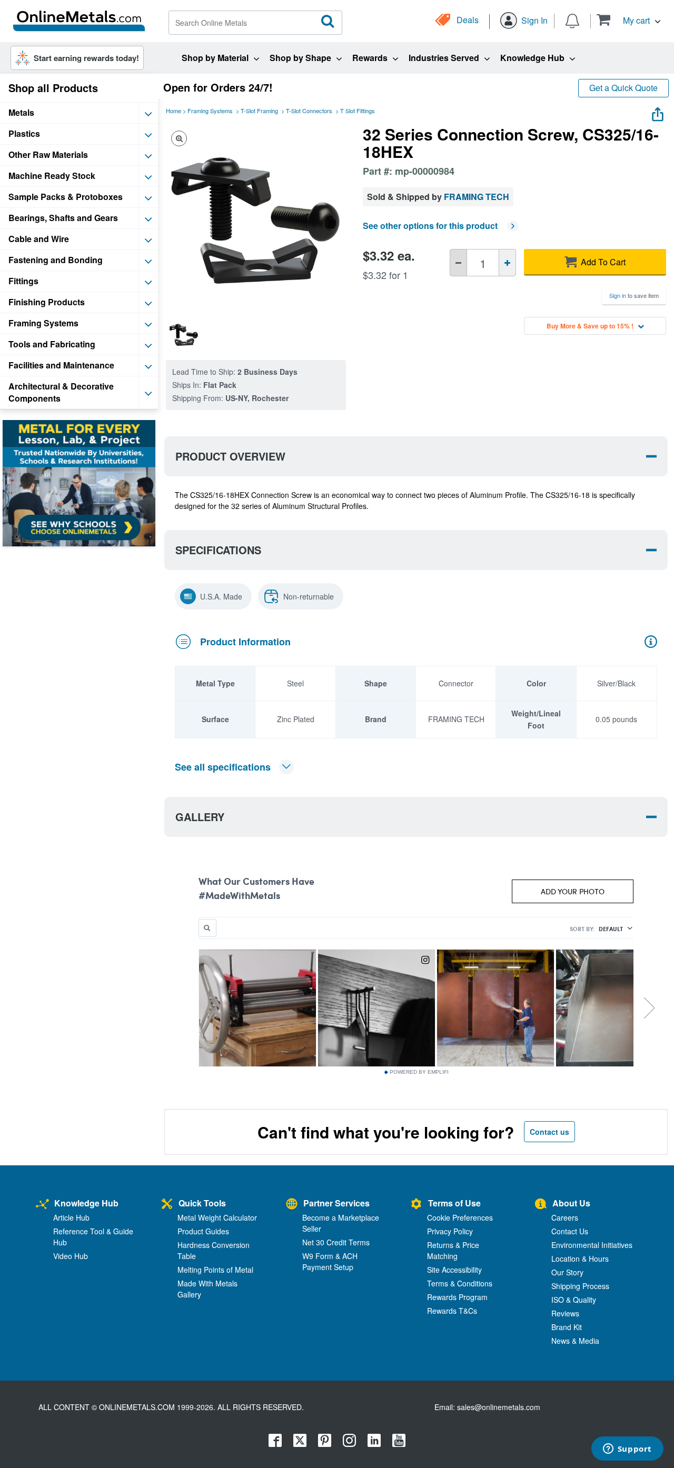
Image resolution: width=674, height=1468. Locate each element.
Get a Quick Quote (623, 88)
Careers (564, 1217)
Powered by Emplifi (419, 1072)
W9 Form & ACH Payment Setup (330, 1261)
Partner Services (336, 1203)
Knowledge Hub (86, 1203)
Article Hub (71, 1217)
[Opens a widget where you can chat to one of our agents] (627, 1449)
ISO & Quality (573, 1299)
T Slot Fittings (357, 110)
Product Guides (203, 1231)
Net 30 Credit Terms (336, 1242)
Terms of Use (454, 1203)
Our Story (567, 1272)
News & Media (575, 1340)
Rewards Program (457, 1297)
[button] (628, 20)
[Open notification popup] (572, 20)
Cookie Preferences (460, 1217)
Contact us (549, 1131)
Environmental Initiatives (591, 1245)
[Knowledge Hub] (42, 1204)
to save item (634, 295)
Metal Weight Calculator (217, 1217)
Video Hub (70, 1256)
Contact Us (569, 1231)
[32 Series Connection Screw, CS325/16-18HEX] (183, 333)
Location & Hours (580, 1258)
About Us (571, 1203)
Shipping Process (580, 1286)
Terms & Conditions (459, 1283)
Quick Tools (202, 1203)
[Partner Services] (292, 1204)
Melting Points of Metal (215, 1269)
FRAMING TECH (476, 197)
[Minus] (458, 262)
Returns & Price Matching (453, 1250)
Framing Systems (210, 110)
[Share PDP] (657, 112)
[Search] (328, 22)
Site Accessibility (454, 1269)
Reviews (565, 1313)
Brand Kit (566, 1327)
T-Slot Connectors (309, 110)
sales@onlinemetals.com (498, 1407)
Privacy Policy (450, 1231)
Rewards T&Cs (452, 1310)
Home (173, 110)
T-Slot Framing (259, 110)
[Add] (507, 262)
